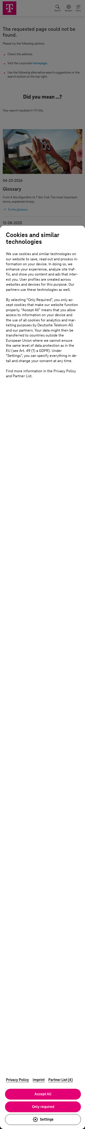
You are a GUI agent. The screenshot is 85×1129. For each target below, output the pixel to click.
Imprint (39, 1079)
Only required (43, 1106)
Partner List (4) (60, 1079)
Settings (46, 1119)
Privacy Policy (17, 1079)
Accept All (42, 1094)
